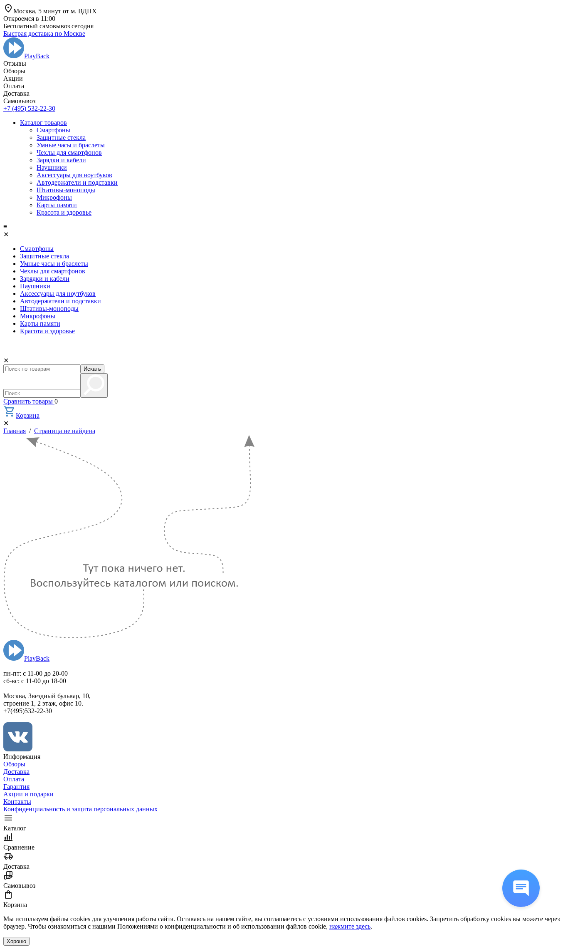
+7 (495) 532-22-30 (29, 108)
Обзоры (14, 764)
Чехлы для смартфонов (69, 152)
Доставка (16, 771)
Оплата (13, 779)
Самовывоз (19, 885)
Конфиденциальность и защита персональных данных (80, 809)
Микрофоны (54, 197)
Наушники (52, 167)
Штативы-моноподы (66, 189)
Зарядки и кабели (61, 160)
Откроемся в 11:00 (29, 18)
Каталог (14, 828)
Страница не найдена (64, 430)
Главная (14, 430)
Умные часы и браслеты (71, 145)
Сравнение (19, 847)
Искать (92, 369)
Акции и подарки (28, 794)
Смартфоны (53, 130)
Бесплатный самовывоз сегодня (48, 26)
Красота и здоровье (64, 212)
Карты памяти (57, 204)
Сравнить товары (28, 401)
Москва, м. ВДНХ (55, 11)
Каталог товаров (43, 122)
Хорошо (16, 941)
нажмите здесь (349, 926)
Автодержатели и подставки (77, 182)
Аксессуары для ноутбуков (74, 174)
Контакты (17, 801)
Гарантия (16, 786)
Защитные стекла (61, 137)
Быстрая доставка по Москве (44, 33)
